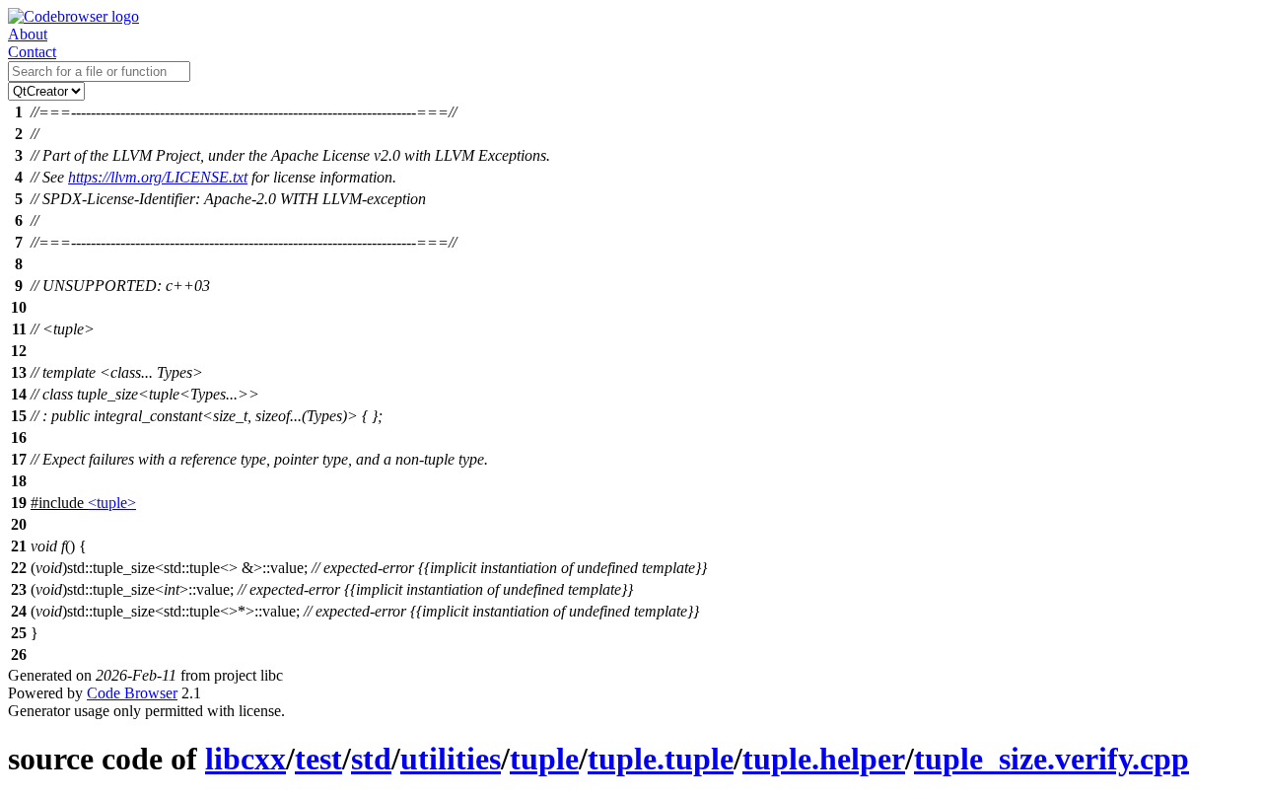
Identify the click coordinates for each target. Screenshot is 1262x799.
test (318, 758)
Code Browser (132, 693)
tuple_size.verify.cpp (1051, 758)
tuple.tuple (661, 758)
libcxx (245, 758)
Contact (32, 51)
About (27, 34)
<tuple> (112, 502)
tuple (544, 758)
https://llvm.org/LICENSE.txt (157, 177)
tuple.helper (823, 758)
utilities (450, 758)
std (371, 758)
